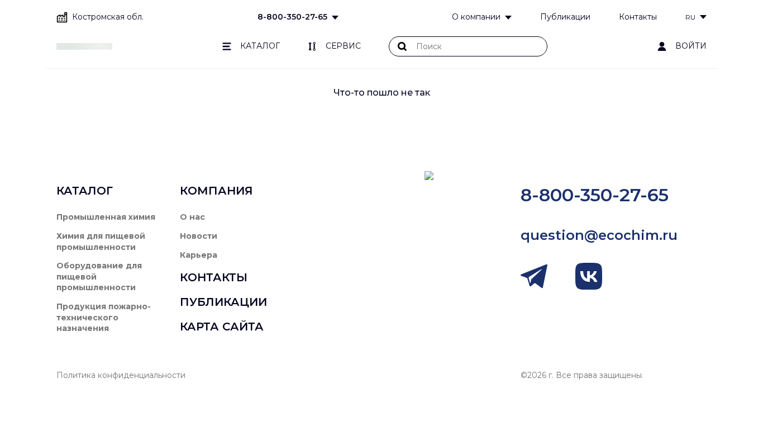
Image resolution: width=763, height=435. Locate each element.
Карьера (198, 255)
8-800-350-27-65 (292, 17)
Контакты (638, 17)
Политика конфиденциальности (120, 375)
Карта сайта (222, 326)
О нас (192, 217)
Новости (198, 236)
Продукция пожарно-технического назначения (103, 317)
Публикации (565, 17)
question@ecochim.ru (599, 235)
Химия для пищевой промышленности (100, 241)
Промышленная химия (105, 217)
